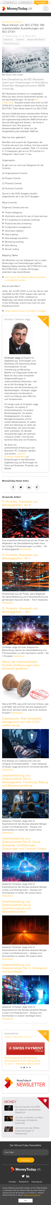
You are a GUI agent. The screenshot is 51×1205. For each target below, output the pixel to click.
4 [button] (29, 1067)
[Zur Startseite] (17, 8)
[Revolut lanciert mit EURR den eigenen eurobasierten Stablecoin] (8, 1107)
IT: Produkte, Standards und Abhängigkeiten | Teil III (20, 503)
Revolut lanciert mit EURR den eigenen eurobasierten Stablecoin (28, 1109)
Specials (25, 2)
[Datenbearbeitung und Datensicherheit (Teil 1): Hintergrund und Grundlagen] (25, 989)
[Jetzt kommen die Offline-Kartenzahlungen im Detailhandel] (8, 1129)
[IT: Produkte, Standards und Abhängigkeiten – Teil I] (25, 630)
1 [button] (21, 1067)
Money (10, 2)
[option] (25, 1048)
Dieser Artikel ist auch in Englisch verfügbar (25, 311)
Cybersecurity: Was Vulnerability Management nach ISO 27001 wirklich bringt (22, 722)
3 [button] (27, 1067)
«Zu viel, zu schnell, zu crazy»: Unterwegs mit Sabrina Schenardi (29, 1120)
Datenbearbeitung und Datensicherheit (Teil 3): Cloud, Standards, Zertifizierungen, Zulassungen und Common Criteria (24, 843)
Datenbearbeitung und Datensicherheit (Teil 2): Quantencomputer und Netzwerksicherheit (16, 906)
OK (25, 1200)
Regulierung (8, 39)
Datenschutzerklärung (32, 1195)
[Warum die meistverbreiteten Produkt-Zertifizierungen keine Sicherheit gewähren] (25, 686)
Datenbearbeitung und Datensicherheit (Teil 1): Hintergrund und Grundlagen (24, 968)
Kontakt (12, 1181)
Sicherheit (20, 39)
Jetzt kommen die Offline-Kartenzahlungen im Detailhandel (27, 1131)
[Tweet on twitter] (21, 487)
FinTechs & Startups (11, 43)
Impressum (37, 1181)
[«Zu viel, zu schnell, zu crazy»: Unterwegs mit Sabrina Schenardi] (8, 1118)
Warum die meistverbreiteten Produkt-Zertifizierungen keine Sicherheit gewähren (21, 665)
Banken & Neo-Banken (35, 39)
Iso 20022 (41, 2)
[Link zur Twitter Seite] (23, 1176)
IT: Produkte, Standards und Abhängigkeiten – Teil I (20, 610)
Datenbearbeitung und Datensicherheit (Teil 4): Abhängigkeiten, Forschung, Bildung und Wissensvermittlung (25, 780)
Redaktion (24, 1181)
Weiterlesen (25, 549)
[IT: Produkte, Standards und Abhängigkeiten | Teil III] (25, 523)
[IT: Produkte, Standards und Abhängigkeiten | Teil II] (25, 576)
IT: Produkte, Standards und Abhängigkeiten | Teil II (20, 556)
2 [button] (24, 1067)
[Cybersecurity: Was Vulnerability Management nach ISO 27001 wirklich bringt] (25, 743)
